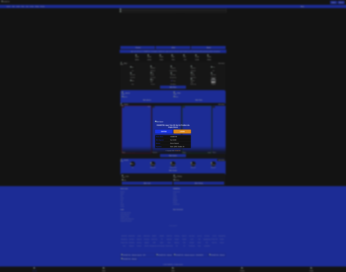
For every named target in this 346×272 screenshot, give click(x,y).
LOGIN (182, 131)
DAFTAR (164, 131)
